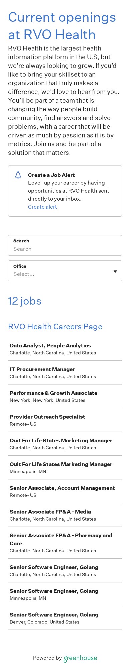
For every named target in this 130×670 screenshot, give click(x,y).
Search (21, 241)
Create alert (42, 207)
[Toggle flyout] (115, 271)
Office (19, 266)
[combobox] (13, 274)
